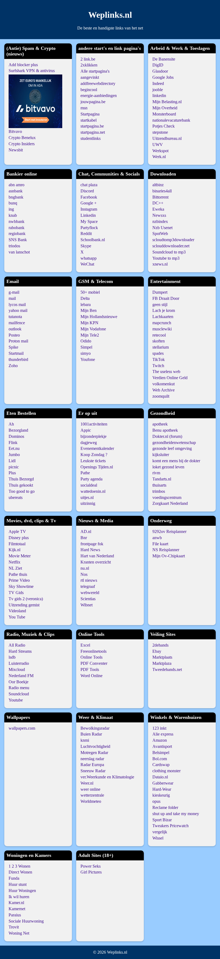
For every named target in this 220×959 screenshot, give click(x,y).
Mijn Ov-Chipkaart (168, 556)
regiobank (17, 233)
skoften (158, 341)
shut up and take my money (175, 813)
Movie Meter (20, 556)
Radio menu (19, 687)
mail (12, 298)
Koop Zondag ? (93, 454)
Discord (87, 191)
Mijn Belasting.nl (167, 101)
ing (11, 209)
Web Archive (163, 390)
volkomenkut (163, 384)
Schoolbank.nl (92, 239)
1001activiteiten (93, 424)
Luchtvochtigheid (95, 746)
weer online (90, 789)
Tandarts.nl (161, 479)
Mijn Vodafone (93, 329)
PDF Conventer (93, 663)
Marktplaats (162, 657)
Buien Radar (91, 734)
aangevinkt (89, 77)
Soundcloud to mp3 (169, 252)
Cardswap (161, 764)
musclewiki (162, 329)
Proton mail (18, 341)
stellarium (160, 347)
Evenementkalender (97, 448)
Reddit (86, 233)
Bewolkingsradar (94, 728)
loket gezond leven (168, 467)
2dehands (160, 645)
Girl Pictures (91, 872)
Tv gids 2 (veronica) (26, 598)
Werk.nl (159, 156)
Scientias (88, 598)
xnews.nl (160, 264)
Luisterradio (19, 663)
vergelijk (159, 832)
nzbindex (160, 221)
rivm (156, 473)
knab (13, 215)
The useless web (166, 371)
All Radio (17, 645)
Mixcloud (17, 669)
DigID (157, 65)
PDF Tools (89, 669)
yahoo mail (18, 310)
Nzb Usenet (162, 227)
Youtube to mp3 (165, 258)
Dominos (16, 436)
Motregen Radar (94, 752)
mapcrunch (161, 322)
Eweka (158, 209)
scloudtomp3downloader (173, 239)
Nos (83, 574)
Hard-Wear (161, 789)
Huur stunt (18, 884)
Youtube (16, 700)
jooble (157, 89)
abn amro (16, 184)
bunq (13, 203)
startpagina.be (92, 126)
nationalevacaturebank (171, 120)
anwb (157, 537)
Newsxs (159, 215)
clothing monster (166, 770)
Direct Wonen (20, 872)
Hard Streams (20, 651)
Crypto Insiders (22, 143)
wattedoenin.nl (92, 491)
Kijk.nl (14, 549)
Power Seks (90, 866)
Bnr (83, 537)
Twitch (158, 365)
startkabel (88, 120)
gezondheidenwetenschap (174, 442)
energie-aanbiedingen (98, 95)
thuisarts (159, 485)
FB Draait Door (165, 298)
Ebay (156, 651)
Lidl (12, 460)
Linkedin (88, 215)
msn (83, 108)
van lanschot (19, 252)
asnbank (16, 191)
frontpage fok (91, 544)
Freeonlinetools (93, 651)
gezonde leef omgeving (172, 448)
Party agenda (91, 479)
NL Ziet (15, 568)
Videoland (17, 611)
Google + (88, 203)
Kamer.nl (16, 902)
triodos (14, 246)
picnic (14, 467)
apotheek (160, 424)
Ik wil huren (19, 896)
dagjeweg (88, 442)
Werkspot (160, 150)
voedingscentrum (166, 497)
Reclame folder (165, 807)
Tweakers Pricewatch (170, 825)
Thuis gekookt (21, 485)
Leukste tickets (93, 460)
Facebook (88, 197)
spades (158, 353)
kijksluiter (160, 454)
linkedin (159, 95)
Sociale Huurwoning (26, 921)
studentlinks (90, 138)
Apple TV (17, 531)
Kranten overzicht (95, 562)
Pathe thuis (18, 574)
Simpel (86, 347)
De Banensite (163, 59)
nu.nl (84, 568)
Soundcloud (19, 694)
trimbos (158, 491)
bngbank (16, 197)
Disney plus (19, 537)
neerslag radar (92, 758)
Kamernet (17, 908)
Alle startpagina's (94, 71)
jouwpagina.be (92, 101)
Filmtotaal (17, 544)
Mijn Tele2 (89, 335)
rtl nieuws (88, 580)
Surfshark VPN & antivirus (32, 70)
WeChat (87, 264)
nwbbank (16, 221)
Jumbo (14, 454)
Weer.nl (86, 783)
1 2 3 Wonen (19, 866)
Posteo (14, 335)
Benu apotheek (165, 430)
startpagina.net (92, 132)
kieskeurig (161, 795)
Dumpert (159, 292)
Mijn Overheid (164, 108)
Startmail (16, 353)
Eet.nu (14, 448)
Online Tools (91, 657)
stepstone (160, 132)
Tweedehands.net (167, 669)
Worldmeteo (90, 801)
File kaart (160, 544)
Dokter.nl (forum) (167, 436)
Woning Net (19, 933)
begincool (88, 89)
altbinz (158, 184)
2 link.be (87, 59)
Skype (85, 246)
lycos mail (17, 304)
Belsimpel (160, 752)
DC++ (157, 203)
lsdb (12, 657)
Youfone (87, 359)
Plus (12, 473)
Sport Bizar (162, 820)
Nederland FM (21, 675)
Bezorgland (18, 430)
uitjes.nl (87, 497)
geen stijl (159, 304)
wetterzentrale (92, 795)
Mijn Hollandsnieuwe (98, 316)
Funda (14, 878)
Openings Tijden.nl (96, 467)
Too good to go (22, 491)
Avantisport (162, 746)
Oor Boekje (18, 682)
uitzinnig (87, 503)
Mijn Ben (88, 310)
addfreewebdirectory (97, 83)
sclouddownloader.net (170, 246)
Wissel (157, 838)
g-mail (14, 292)
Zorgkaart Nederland (170, 503)
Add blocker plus (23, 64)
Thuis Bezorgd (21, 479)
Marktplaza (161, 663)
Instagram (88, 209)
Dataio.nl (160, 777)
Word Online (91, 675)
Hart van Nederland (97, 556)
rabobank (16, 227)
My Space (89, 221)
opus (156, 801)
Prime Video (19, 580)
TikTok (158, 359)
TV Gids (16, 592)
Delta (85, 298)
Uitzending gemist (24, 605)
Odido (85, 341)
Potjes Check (163, 126)
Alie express (162, 734)
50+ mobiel (90, 292)
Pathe (85, 473)
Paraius (15, 915)
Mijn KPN (89, 322)
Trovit (14, 927)
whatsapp (88, 258)
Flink (13, 442)
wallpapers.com (22, 728)
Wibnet (86, 605)
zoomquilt (160, 396)
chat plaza (88, 184)
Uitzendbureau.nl (167, 138)
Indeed (158, 83)
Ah (11, 424)
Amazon (159, 740)
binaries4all (162, 191)
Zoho (13, 365)
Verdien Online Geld (170, 377)
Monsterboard (164, 114)
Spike (13, 347)
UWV (157, 144)
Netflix (14, 562)
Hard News (90, 549)
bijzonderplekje (93, 436)
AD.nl (85, 531)
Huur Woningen (22, 890)
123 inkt (159, 728)
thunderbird (18, 359)
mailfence (17, 322)
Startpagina (90, 114)
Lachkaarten (162, 316)
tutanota (15, 316)
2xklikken (88, 65)
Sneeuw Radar (92, 770)
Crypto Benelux (22, 137)
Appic (85, 430)
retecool (159, 335)
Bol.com (159, 758)
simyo (85, 353)
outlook (15, 329)
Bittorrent (160, 197)
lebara (85, 304)
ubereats (16, 497)
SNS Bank (18, 239)
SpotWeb (160, 233)
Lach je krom (163, 310)
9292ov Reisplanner (169, 531)
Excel (85, 645)
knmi (84, 740)
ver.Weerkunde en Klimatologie (107, 777)
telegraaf (87, 586)
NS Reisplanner (165, 549)
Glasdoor (160, 71)
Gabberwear (162, 783)
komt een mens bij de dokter (176, 460)
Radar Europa (92, 764)
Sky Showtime (21, 586)
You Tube (17, 617)
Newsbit (16, 150)
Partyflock (89, 227)
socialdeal (88, 485)
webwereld (89, 592)
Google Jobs (163, 77)
